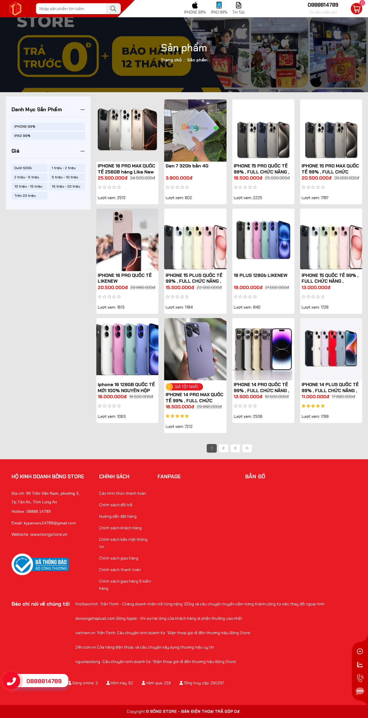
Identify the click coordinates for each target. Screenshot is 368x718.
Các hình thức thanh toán (122, 493)
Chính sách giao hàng (118, 558)
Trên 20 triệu (25, 195)
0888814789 (44, 681)
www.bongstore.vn (48, 534)
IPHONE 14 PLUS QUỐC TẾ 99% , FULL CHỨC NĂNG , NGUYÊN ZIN (330, 390)
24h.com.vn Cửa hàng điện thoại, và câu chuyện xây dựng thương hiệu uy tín (144, 647)
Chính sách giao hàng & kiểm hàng (125, 585)
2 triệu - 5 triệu (26, 177)
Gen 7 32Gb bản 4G (187, 166)
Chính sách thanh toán (120, 569)
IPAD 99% (22, 135)
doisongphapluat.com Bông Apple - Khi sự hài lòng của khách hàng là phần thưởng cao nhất (158, 618)
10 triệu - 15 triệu (28, 186)
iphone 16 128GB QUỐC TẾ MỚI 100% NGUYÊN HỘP (126, 387)
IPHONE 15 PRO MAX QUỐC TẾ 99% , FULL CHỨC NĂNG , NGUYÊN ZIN (330, 172)
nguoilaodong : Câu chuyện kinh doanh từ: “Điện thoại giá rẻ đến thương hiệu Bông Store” (156, 661)
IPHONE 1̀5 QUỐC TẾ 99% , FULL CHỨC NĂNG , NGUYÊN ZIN (330, 281)
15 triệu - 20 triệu (66, 186)
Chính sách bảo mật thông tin (123, 543)
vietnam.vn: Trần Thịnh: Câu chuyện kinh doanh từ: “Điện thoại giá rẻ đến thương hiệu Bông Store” (163, 632)
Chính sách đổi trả (115, 504)
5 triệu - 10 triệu (65, 177)
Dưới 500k (23, 168)
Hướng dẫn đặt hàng (118, 516)
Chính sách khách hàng (120, 527)
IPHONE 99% (24, 126)
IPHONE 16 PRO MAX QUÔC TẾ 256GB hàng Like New (126, 169)
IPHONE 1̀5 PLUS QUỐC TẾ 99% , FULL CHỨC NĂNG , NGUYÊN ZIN (194, 281)
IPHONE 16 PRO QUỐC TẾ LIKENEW (125, 278)
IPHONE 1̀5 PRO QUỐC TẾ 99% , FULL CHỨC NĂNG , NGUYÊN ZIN (261, 172)
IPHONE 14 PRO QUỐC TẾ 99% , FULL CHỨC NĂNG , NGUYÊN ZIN (261, 390)
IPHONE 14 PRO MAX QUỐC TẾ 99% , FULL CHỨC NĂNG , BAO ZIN (194, 401)
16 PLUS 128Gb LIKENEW (261, 275)
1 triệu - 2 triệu (64, 168)
